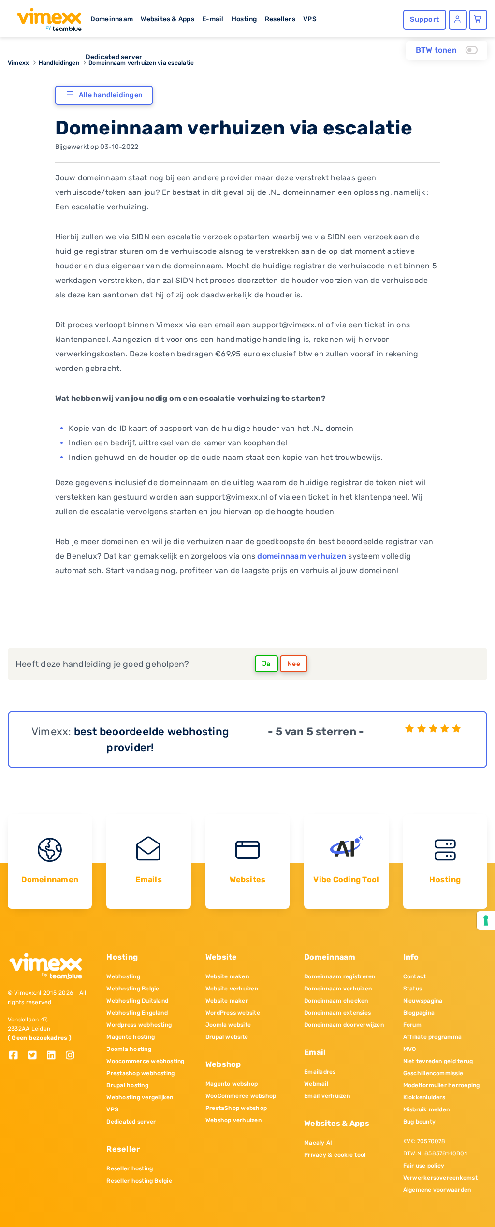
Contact (414, 976)
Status (412, 988)
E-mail (212, 19)
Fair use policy (424, 1165)
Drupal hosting (127, 1085)
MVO (409, 1049)
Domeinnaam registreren (339, 976)
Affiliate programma (432, 1037)
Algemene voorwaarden (437, 1189)
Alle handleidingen (111, 95)
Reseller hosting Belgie (139, 1180)
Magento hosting (130, 1037)
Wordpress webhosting (139, 1024)
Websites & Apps (167, 19)
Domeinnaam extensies (337, 1012)
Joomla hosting (128, 1049)
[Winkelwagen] (478, 20)
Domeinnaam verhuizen (338, 988)
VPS (310, 19)
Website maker (226, 1000)
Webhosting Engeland (137, 1012)
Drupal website (226, 1037)
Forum (412, 1024)
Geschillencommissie (433, 1073)
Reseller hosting (129, 1168)
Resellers (280, 19)
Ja (266, 664)
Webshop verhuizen (233, 1120)
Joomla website (228, 1024)
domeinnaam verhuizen (301, 556)
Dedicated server (114, 56)
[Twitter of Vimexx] (36, 1056)
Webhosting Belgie (132, 988)
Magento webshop (231, 1083)
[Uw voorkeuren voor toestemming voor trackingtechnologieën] (486, 920)
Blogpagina (419, 1012)
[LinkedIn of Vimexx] (54, 1056)
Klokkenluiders (424, 1097)
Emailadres (319, 1071)
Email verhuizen (327, 1096)
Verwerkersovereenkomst (440, 1177)
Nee (293, 664)
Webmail (316, 1083)
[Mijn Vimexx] (458, 20)
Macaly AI (318, 1142)
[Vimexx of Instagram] (72, 1056)
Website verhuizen (231, 988)
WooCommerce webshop (241, 1096)
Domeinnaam (111, 19)
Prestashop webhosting (140, 1073)
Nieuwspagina (423, 1000)
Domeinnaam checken (336, 1000)
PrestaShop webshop (236, 1108)
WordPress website (232, 1012)
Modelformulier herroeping (441, 1085)
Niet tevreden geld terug (438, 1061)
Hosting (244, 19)
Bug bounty (419, 1121)
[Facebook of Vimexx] (17, 1056)
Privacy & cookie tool (334, 1155)
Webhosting (123, 976)
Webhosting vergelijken (139, 1097)
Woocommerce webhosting (145, 1061)
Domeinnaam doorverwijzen (344, 1024)
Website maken (227, 976)
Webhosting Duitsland (137, 1000)
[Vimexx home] (45, 17)
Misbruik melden (426, 1109)
